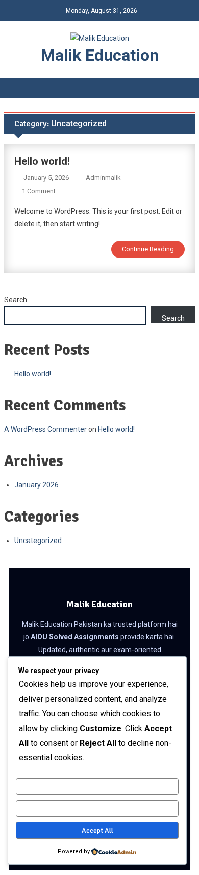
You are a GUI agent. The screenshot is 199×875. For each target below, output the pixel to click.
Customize (97, 786)
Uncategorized (38, 540)
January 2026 (36, 485)
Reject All (97, 808)
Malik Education (100, 55)
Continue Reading (148, 249)
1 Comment (39, 191)
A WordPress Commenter (45, 429)
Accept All (97, 830)
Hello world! (42, 161)
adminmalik (103, 178)
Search (15, 300)
